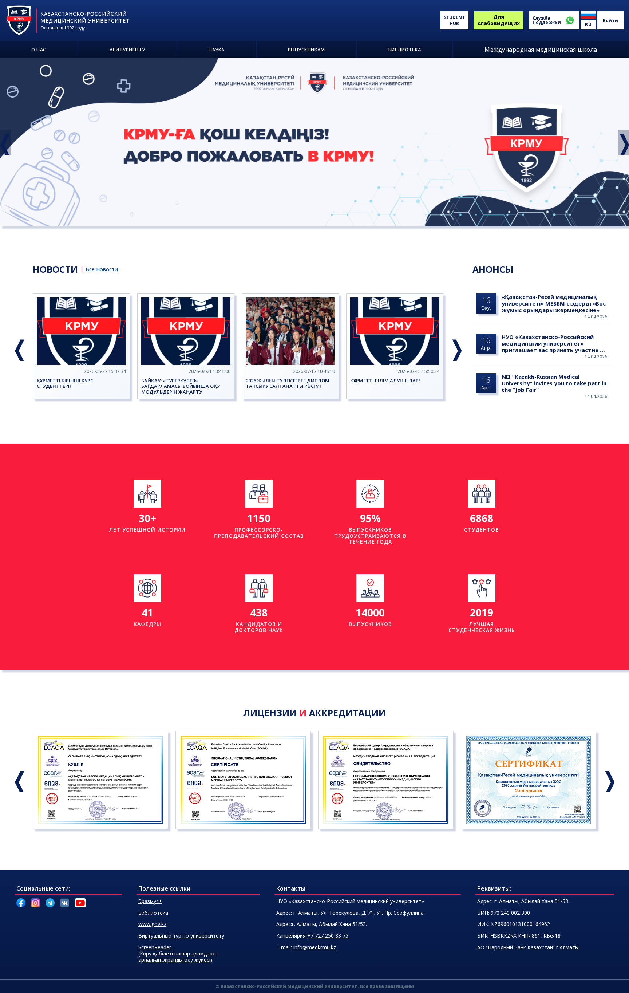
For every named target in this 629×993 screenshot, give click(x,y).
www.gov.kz (152, 924)
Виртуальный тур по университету (181, 935)
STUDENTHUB (454, 20)
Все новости (102, 269)
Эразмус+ (150, 901)
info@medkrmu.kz (314, 947)
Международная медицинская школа (540, 50)
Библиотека (153, 912)
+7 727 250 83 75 (327, 935)
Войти (610, 20)
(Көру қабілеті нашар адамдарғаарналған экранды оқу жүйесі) (178, 953)
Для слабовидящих (499, 20)
